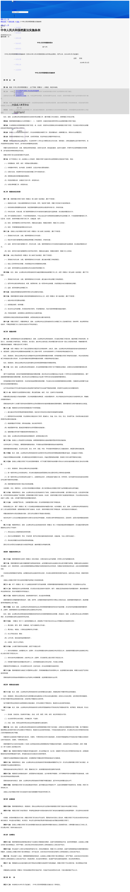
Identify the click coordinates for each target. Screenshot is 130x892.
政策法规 (11, 21)
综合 (17, 21)
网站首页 (3, 21)
